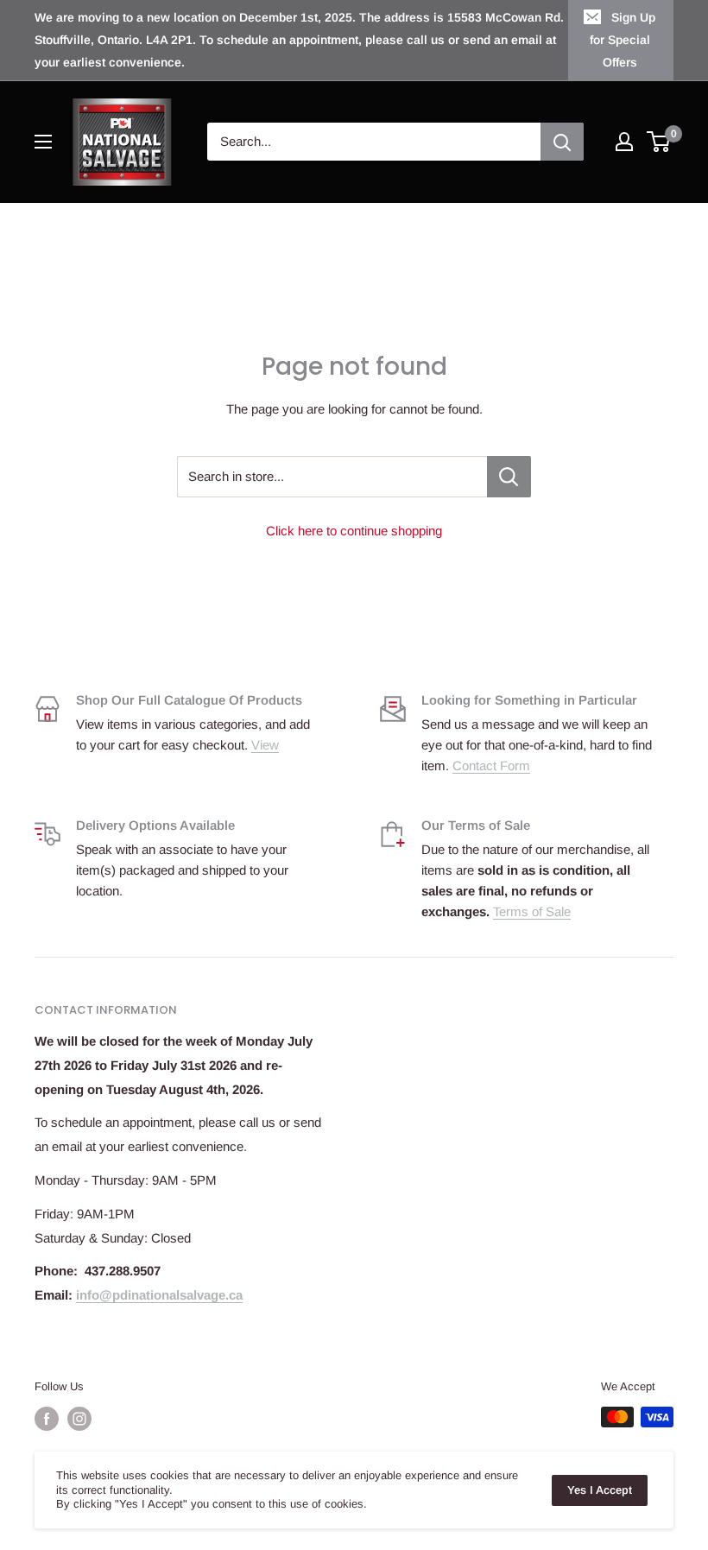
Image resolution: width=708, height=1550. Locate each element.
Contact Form (491, 765)
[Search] (562, 142)
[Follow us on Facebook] (47, 1419)
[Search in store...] (509, 476)
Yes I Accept (599, 1490)
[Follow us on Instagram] (79, 1419)
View (265, 744)
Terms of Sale (532, 911)
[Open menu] (43, 142)
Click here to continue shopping (354, 530)
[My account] (624, 141)
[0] (659, 141)
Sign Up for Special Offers (623, 39)
